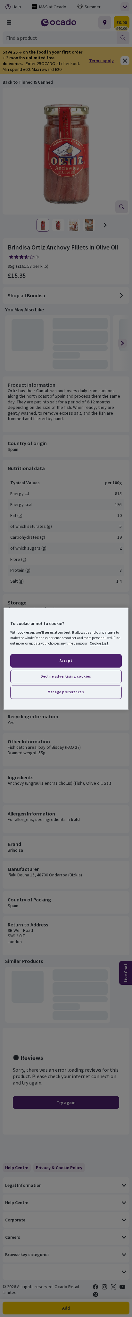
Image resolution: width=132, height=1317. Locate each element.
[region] (65, 658)
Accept (66, 660)
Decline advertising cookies (66, 676)
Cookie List (99, 643)
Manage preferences (66, 692)
